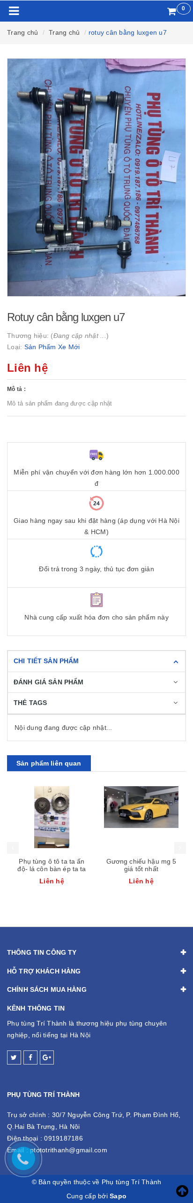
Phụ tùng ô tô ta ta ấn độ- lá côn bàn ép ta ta (51, 865)
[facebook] (30, 1057)
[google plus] (46, 1057)
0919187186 (63, 1138)
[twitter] (14, 1057)
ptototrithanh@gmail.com (68, 1150)
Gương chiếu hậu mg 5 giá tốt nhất (141, 865)
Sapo (118, 1196)
